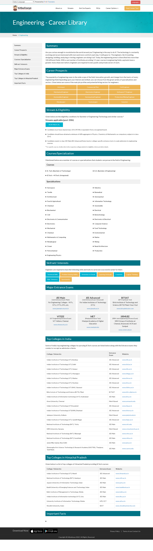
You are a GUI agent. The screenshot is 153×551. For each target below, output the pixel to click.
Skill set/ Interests (20, 64)
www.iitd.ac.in (127, 364)
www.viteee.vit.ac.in (61, 325)
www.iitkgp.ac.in (128, 374)
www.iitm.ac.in (127, 378)
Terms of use (127, 531)
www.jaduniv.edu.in (129, 415)
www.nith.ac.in (121, 478)
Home (15, 35)
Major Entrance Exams (22, 69)
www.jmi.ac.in (127, 443)
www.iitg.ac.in (127, 406)
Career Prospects (20, 50)
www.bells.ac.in (121, 492)
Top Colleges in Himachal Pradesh (26, 78)
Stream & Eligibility (20, 55)
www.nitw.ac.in (127, 434)
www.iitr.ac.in (126, 383)
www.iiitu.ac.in (121, 496)
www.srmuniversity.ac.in (130, 429)
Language (135, 2)
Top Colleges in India (21, 74)
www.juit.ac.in (120, 483)
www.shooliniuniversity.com (125, 506)
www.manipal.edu (93, 327)
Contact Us (136, 531)
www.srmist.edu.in (125, 330)
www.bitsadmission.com (125, 308)
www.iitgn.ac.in (127, 420)
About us (59, 8)
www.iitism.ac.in (127, 410)
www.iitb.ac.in (127, 360)
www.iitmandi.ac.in (122, 473)
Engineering (23, 35)
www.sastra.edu (128, 448)
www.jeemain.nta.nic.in (61, 308)
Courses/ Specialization (22, 59)
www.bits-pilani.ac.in (129, 392)
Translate (51, 2)
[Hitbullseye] (22, 8)
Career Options (111, 8)
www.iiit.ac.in (126, 397)
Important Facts (20, 83)
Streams (70, 8)
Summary (17, 45)
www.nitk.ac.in (127, 438)
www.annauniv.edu (128, 401)
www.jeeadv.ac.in (93, 308)
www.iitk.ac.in (127, 369)
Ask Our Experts (85, 8)
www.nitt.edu (127, 424)
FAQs (98, 8)
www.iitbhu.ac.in (128, 387)
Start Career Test (132, 8)
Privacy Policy (115, 531)
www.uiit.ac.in (120, 501)
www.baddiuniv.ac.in (123, 487)
